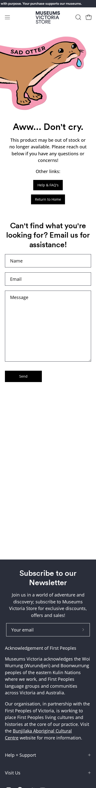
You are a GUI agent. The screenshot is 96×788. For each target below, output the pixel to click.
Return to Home (48, 199)
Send (23, 376)
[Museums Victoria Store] (48, 17)
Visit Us (12, 773)
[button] (77, 17)
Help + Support (20, 755)
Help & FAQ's (48, 185)
